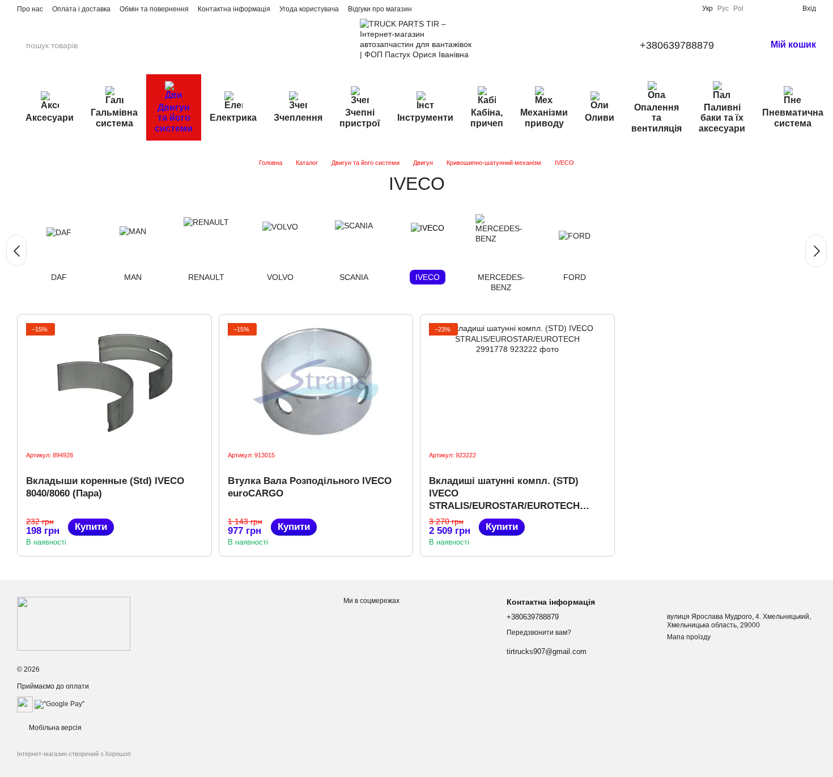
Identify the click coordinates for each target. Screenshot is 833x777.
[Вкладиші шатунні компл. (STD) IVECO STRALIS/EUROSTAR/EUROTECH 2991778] (517, 382)
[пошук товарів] (124, 45)
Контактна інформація (234, 9)
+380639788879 (677, 45)
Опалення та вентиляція (656, 118)
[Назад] (16, 250)
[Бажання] (775, 8)
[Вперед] (816, 251)
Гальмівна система (114, 118)
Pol (738, 8)
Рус (723, 8)
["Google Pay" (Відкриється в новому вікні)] (59, 704)
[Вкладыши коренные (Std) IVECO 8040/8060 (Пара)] (114, 382)
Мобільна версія (54, 728)
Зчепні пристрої (359, 118)
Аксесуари (50, 117)
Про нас (30, 9)
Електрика (233, 117)
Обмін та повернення (154, 9)
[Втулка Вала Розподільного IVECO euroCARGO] (316, 382)
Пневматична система (792, 118)
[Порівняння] (757, 8)
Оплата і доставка (81, 9)
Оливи (599, 117)
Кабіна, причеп (486, 118)
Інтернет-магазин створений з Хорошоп (74, 753)
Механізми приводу (544, 118)
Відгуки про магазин (380, 9)
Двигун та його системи (174, 118)
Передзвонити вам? (539, 632)
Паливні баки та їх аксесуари (722, 118)
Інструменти (425, 117)
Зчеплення (298, 117)
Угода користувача (309, 9)
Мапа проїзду (689, 637)
